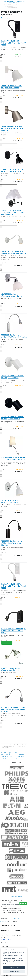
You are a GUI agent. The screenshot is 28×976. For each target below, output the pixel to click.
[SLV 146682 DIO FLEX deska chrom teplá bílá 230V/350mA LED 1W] (14, 695)
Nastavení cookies (14, 971)
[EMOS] (17, 851)
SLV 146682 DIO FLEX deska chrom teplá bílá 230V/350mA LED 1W (13, 709)
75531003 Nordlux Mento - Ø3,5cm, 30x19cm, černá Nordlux (12, 543)
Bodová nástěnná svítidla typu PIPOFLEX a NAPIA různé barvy (13, 631)
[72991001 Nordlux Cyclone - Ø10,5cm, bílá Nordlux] (14, 488)
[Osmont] (17, 767)
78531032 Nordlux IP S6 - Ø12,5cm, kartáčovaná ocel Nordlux (12, 128)
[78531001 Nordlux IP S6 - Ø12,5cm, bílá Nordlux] (14, 73)
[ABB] (17, 799)
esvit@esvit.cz (4, 921)
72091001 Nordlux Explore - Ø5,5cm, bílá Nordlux (12, 377)
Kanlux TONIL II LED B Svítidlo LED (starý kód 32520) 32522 (13, 43)
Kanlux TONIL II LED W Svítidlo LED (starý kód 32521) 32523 (13, 586)
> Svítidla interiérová (8, 6)
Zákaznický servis (7, 926)
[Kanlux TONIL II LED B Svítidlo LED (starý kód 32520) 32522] (14, 29)
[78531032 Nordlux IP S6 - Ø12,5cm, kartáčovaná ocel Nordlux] (14, 114)
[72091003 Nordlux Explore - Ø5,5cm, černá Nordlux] (14, 404)
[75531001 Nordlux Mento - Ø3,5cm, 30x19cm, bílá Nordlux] (14, 323)
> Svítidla (15, 4)
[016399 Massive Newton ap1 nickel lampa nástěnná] (14, 656)
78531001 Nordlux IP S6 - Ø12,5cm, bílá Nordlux (11, 87)
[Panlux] (16, 870)
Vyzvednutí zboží (7, 930)
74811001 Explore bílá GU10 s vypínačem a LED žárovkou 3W (14, 252)
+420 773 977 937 (15, 918)
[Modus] (16, 780)
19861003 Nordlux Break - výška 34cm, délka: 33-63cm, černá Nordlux (12, 212)
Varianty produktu (7, 643)
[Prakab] (17, 876)
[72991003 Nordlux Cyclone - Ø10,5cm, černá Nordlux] (14, 157)
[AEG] (17, 812)
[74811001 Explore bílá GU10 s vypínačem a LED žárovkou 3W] (14, 239)
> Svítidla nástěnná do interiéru (10, 7)
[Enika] (11, 844)
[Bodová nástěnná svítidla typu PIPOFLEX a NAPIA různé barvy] (14, 616)
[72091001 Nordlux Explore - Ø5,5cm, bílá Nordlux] (14, 363)
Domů (3, 4)
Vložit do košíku (17, 57)
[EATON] (12, 806)
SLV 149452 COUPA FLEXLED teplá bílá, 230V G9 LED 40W (13, 458)
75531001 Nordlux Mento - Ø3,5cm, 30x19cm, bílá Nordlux (14, 336)
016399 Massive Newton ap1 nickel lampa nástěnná (12, 669)
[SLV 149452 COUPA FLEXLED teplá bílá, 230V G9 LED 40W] (14, 445)
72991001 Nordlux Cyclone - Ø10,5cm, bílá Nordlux (12, 501)
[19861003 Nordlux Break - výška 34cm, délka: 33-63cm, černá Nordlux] (14, 198)
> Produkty (9, 4)
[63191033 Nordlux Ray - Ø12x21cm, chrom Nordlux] (14, 282)
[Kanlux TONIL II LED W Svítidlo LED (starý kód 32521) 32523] (14, 572)
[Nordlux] (17, 863)
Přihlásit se (23, 903)
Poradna (17, 930)
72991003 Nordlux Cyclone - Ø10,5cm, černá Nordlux (12, 170)
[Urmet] (9, 889)
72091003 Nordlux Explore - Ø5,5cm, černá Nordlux (12, 418)
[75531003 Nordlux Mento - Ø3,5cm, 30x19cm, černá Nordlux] (14, 529)
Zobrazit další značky (17, 896)
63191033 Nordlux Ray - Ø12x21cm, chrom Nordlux (12, 295)
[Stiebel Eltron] (17, 883)
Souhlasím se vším (14, 967)
